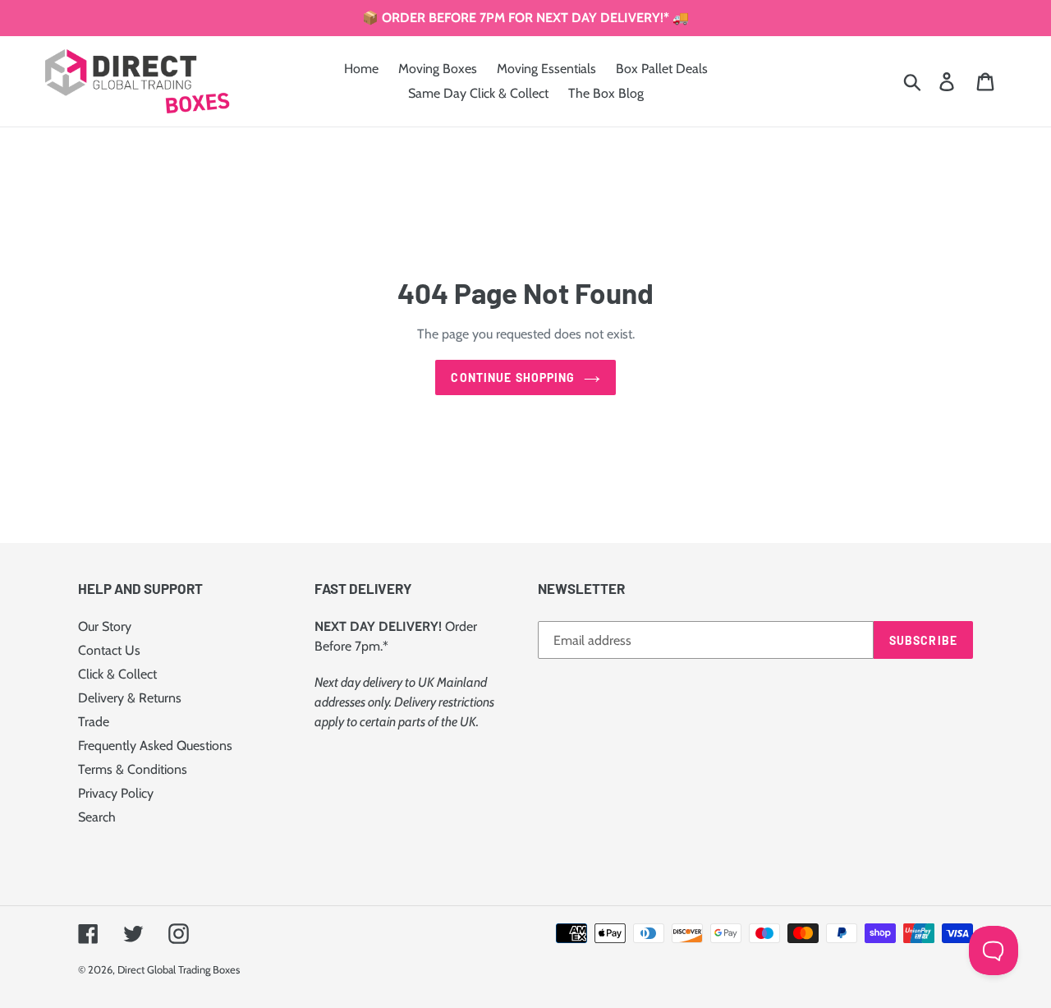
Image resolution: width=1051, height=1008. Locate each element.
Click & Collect (117, 674)
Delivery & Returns (129, 698)
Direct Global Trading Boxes (178, 969)
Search (97, 817)
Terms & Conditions (132, 769)
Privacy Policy (116, 793)
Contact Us (109, 650)
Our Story (104, 626)
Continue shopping (513, 377)
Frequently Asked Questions (155, 745)
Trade (93, 722)
